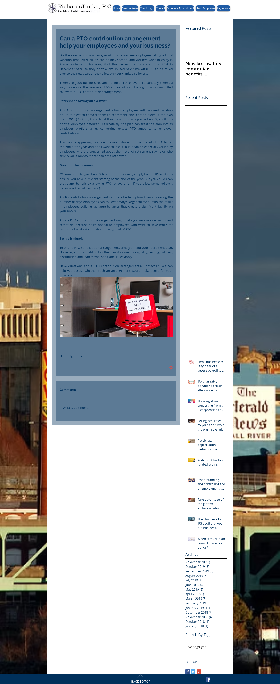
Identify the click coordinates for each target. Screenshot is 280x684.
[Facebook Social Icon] (208, 679)
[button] (130, 8)
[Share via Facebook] (61, 356)
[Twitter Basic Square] (193, 671)
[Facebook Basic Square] (187, 671)
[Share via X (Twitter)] (71, 356)
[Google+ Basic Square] (199, 671)
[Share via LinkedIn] (80, 356)
